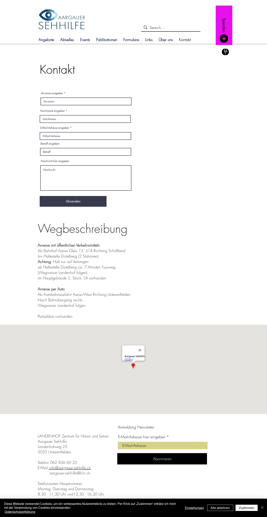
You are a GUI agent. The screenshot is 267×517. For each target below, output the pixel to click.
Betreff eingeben (49, 143)
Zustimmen (246, 507)
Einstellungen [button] (194, 507)
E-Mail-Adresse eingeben (54, 127)
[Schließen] (262, 508)
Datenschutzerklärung (20, 511)
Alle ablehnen (220, 507)
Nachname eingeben (52, 110)
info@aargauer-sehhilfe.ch (70, 467)
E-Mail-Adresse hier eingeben (141, 437)
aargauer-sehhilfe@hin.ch (69, 473)
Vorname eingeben (52, 93)
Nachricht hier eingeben (54, 161)
